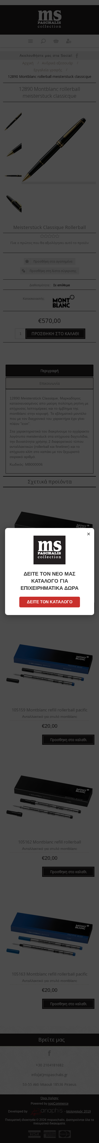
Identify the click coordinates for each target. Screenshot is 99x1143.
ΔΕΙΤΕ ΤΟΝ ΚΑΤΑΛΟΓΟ (49, 602)
